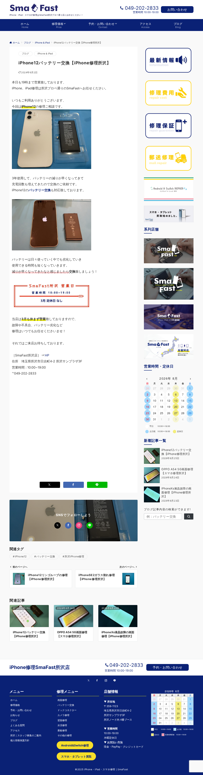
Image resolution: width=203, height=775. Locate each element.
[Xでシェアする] (50, 485)
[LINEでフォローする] (89, 525)
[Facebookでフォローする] (68, 525)
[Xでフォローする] (57, 525)
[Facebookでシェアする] (73, 485)
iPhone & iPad (45, 53)
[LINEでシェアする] (97, 485)
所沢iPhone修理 (74, 556)
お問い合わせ (177, 10)
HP (47, 355)
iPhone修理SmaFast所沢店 (40, 667)
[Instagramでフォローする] (79, 525)
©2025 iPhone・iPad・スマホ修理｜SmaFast (101, 769)
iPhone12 (21, 556)
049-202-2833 (142, 8)
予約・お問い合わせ (167, 667)
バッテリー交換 (45, 556)
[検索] (188, 516)
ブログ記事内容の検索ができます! (167, 509)
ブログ (25, 53)
